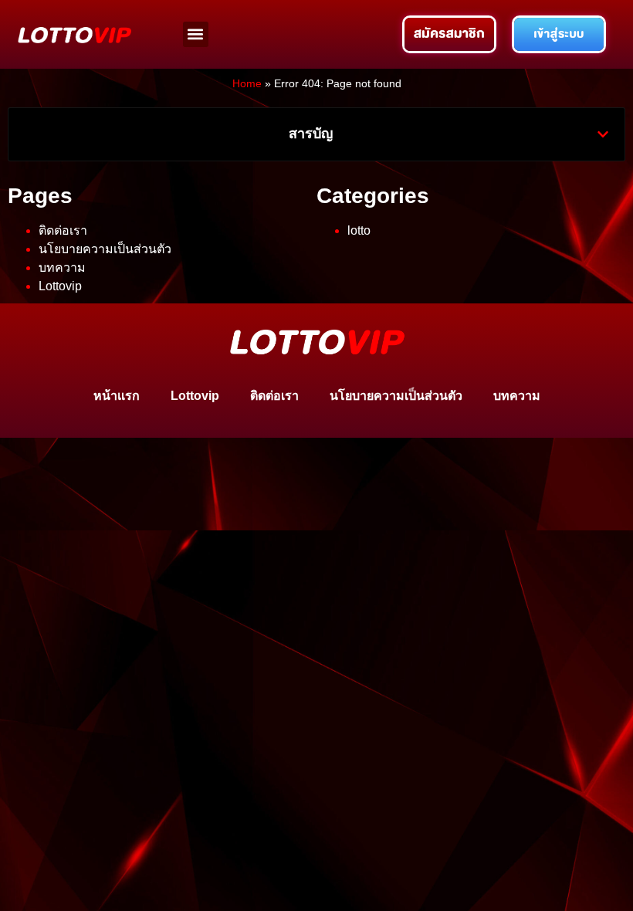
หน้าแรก (116, 395)
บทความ (62, 267)
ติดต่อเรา (63, 230)
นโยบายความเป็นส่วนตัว (105, 249)
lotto (359, 230)
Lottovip (60, 286)
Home (247, 84)
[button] (195, 34)
